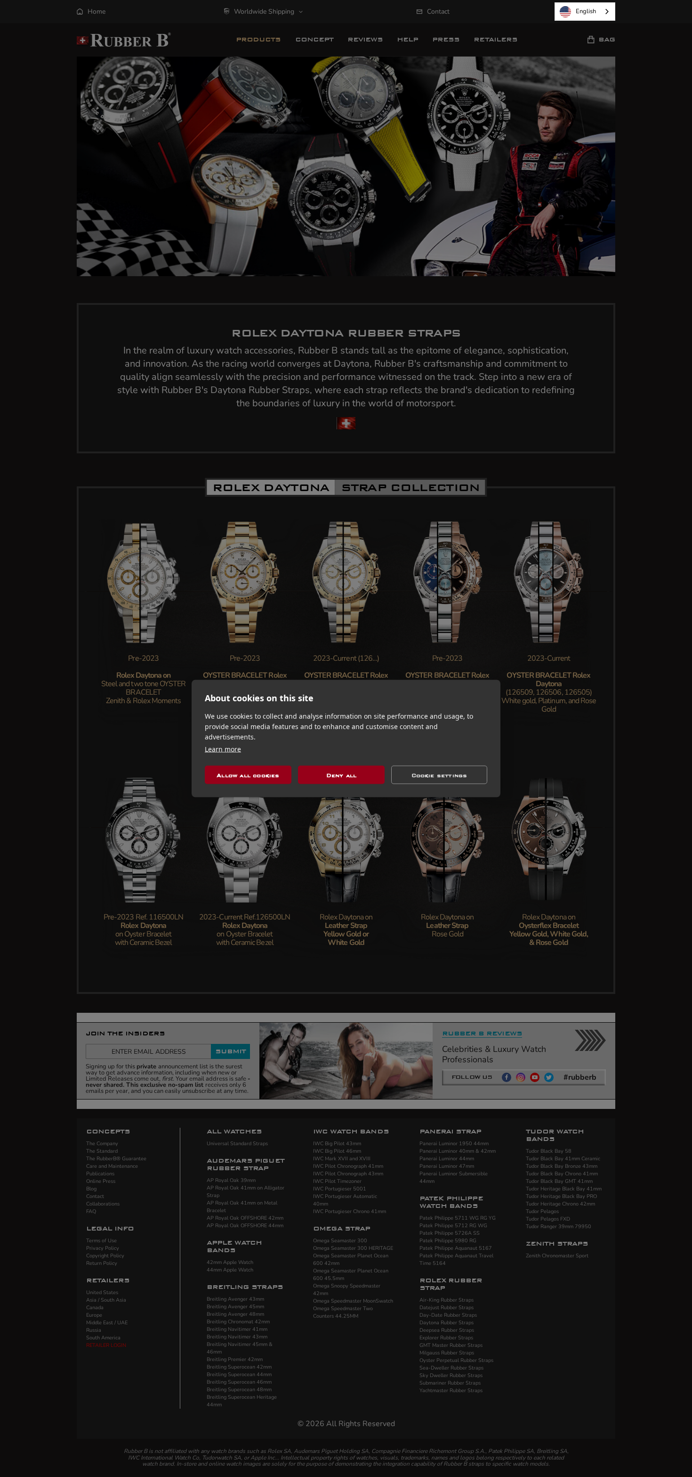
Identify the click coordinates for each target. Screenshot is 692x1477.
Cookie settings (439, 774)
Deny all (341, 774)
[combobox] (585, 11)
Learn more (223, 749)
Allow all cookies (248, 774)
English (586, 11)
